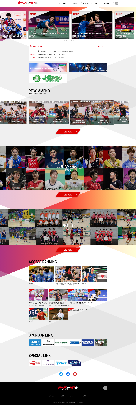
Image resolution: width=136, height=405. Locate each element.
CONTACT (107, 3)
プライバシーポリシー (73, 396)
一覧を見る (100, 46)
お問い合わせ (52, 396)
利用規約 (85, 396)
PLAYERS (86, 3)
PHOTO (97, 3)
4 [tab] (69, 40)
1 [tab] (62, 40)
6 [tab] (74, 40)
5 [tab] (71, 40)
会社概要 (61, 396)
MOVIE (75, 3)
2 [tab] (64, 40)
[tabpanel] (68, 25)
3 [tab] (67, 40)
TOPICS (65, 3)
